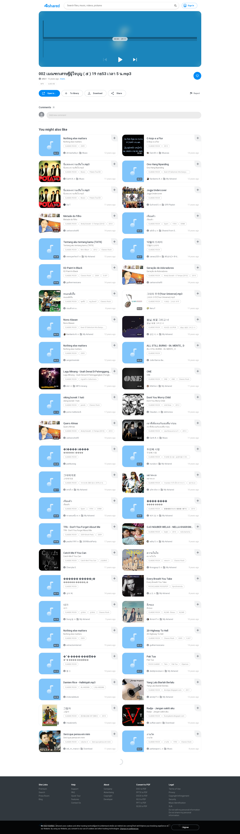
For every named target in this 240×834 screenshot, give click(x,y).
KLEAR (181, 612)
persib (83, 405)
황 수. (68, 671)
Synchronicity (177, 586)
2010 (110, 224)
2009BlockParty (90, 541)
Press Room (44, 796)
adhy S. (153, 541)
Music (85, 153)
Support (74, 789)
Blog (41, 799)
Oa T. (68, 205)
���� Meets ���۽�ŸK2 (175, 509)
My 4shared (171, 179)
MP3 (42, 84)
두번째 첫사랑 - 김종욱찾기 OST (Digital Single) (177, 457)
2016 (174, 532)
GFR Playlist (170, 205)
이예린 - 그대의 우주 (171, 302)
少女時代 (103, 561)
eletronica (168, 412)
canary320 (154, 256)
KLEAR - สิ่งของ (169, 612)
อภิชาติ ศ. (154, 490)
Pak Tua (175, 664)
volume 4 (84, 742)
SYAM (183, 224)
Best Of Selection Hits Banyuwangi (177, 172)
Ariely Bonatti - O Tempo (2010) (92, 224)
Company (108, 789)
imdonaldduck (72, 697)
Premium (43, 789)
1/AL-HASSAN (99, 687)
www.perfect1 (72, 256)
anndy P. (153, 697)
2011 (188, 690)
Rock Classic (154, 664)
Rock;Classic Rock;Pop (158, 586)
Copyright (108, 796)
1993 (175, 742)
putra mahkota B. (74, 412)
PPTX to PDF (141, 792)
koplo (166, 532)
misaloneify (71, 723)
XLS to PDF (141, 799)
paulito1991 (71, 541)
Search (42, 792)
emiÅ (68, 490)
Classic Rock (71, 146)
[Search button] (175, 5)
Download (170, 723)
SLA (170, 806)
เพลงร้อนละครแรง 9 (171, 431)
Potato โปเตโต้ (95, 172)
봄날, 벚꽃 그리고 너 (187, 327)
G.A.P (105, 276)
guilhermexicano (73, 282)
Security (172, 799)
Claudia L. (154, 412)
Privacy (172, 792)
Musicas (165, 153)
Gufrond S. (154, 205)
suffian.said (155, 723)
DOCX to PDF (142, 796)
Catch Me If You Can (88, 561)
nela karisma (185, 532)
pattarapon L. (155, 749)
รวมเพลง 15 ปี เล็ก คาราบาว (174, 483)
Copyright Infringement (179, 796)
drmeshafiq (71, 153)
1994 (174, 224)
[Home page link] (52, 5)
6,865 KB (51, 84)
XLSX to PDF (141, 806)
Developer (108, 799)
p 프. (152, 593)
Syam (166, 224)
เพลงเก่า (167, 561)
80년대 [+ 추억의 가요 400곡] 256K (172, 256)
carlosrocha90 (72, 231)
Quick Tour (76, 796)
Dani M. (153, 153)
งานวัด (166, 742)
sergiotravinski (72, 360)
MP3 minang (81, 386)
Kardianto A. (155, 179)
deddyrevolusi (156, 671)
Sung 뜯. (70, 619)
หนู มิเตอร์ (92, 302)
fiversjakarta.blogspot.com (174, 716)
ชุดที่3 (83, 302)
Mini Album (85, 250)
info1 (44, 79)
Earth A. (69, 179)
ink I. (68, 386)
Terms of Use (175, 789)
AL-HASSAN (85, 687)
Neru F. (152, 308)
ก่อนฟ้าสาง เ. (71, 308)
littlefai (153, 386)
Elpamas (185, 664)
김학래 (83, 612)
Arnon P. (153, 619)
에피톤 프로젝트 (170, 327)
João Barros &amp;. (157, 360)
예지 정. (153, 515)
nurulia (153, 464)
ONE (165, 379)
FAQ (73, 792)
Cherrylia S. (71, 567)
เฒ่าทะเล (192, 483)
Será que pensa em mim (101, 742)
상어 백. (69, 593)
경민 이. (153, 334)
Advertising (109, 792)
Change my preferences (129, 829)
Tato (165, 664)
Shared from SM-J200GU (169, 231)
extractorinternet (73, 645)
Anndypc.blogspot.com (173, 690)
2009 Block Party (87, 535)
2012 (166, 146)
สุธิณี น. (153, 231)
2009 (83, 146)
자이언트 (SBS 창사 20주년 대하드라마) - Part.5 (94, 483)
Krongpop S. (155, 567)
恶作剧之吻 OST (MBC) (89, 716)
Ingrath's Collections (89, 379)
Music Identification (177, 803)
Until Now (167, 405)
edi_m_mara (72, 749)
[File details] (50, 145)
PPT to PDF (141, 803)
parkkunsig (71, 464)
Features (75, 799)
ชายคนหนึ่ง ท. (72, 515)
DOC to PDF (141, 789)
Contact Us (76, 803)
